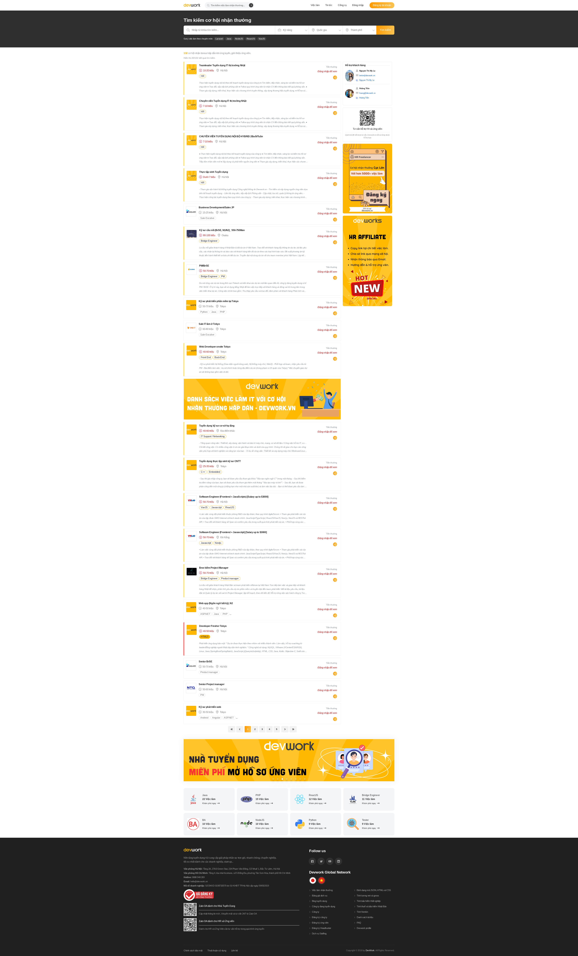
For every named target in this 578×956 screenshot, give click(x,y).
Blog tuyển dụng (319, 901)
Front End (206, 357)
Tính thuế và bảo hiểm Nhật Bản (372, 906)
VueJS (262, 39)
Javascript (216, 507)
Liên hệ (234, 950)
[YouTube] (329, 861)
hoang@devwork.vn (367, 93)
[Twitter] (321, 861)
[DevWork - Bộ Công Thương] (241, 895)
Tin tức (328, 5)
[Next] (388, 760)
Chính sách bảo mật (193, 950)
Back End (219, 357)
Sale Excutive (207, 218)
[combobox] (292, 30)
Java (229, 39)
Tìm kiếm (385, 29)
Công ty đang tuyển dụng (323, 906)
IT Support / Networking (213, 436)
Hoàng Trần (364, 98)
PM (223, 276)
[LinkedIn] (338, 861)
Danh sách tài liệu (365, 917)
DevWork (370, 950)
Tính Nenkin (362, 912)
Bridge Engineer (209, 241)
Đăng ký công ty (319, 917)
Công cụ (342, 5)
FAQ (359, 922)
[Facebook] (312, 861)
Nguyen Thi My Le (366, 80)
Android (204, 717)
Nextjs (218, 543)
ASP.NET (205, 614)
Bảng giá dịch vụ (319, 895)
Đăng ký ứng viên (320, 922)
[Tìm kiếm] (251, 5)
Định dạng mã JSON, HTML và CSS (374, 890)
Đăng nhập (358, 5)
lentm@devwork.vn (367, 75)
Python (204, 312)
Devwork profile (364, 928)
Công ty (315, 912)
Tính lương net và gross (368, 895)
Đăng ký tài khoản (382, 5)
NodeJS (239, 39)
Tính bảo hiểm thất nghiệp (369, 901)
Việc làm (315, 5)
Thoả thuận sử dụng (216, 950)
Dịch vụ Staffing (319, 933)
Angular (216, 717)
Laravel (219, 39)
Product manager (230, 578)
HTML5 (204, 636)
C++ (203, 472)
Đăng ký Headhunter (321, 928)
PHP (222, 312)
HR (202, 76)
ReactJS (251, 39)
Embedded (214, 472)
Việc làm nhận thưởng (322, 890)
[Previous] (190, 760)
